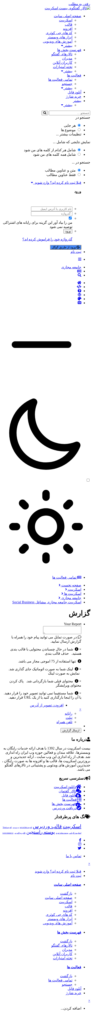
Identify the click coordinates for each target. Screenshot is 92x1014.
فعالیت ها (74, 75)
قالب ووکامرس (19, 833)
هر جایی (70, 125)
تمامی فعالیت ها (60, 79)
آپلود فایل (74, 92)
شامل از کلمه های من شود (50, 150)
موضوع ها (68, 130)
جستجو (67, 84)
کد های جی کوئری (59, 33)
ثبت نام (76, 252)
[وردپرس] (41, 295)
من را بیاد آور (62, 222)
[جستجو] (45, 113)
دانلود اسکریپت (65, 787)
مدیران (67, 58)
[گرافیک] (41, 299)
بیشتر (67, 46)
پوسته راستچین (40, 832)
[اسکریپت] (41, 287)
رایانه (68, 713)
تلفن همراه (64, 722)
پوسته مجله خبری (62, 833)
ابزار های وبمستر (59, 37)
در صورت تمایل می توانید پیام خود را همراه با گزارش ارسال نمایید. (46, 639)
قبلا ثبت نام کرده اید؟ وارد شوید (57, 182)
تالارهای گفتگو (61, 54)
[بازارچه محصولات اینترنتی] (41, 303)
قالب (68, 24)
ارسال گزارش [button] (70, 730)
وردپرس (16, 827)
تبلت (69, 718)
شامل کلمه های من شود (54, 154)
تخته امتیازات (62, 67)
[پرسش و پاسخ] (41, 291)
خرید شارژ (73, 96)
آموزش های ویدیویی (57, 41)
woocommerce (7, 833)
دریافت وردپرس (64, 808)
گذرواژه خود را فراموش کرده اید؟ (47, 239)
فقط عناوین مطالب (61, 175)
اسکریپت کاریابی (75, 833)
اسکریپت (65, 20)
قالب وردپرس (47, 826)
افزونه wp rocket (26, 827)
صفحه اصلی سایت (67, 16)
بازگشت (66, 893)
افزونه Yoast (7, 827)
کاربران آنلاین (62, 62)
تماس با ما (73, 856)
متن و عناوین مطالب (60, 170)
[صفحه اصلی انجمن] (41, 283)
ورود (68, 231)
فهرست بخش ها (69, 50)
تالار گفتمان (67, 791)
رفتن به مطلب (79, 4)
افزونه (67, 29)
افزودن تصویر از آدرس (46, 705)
